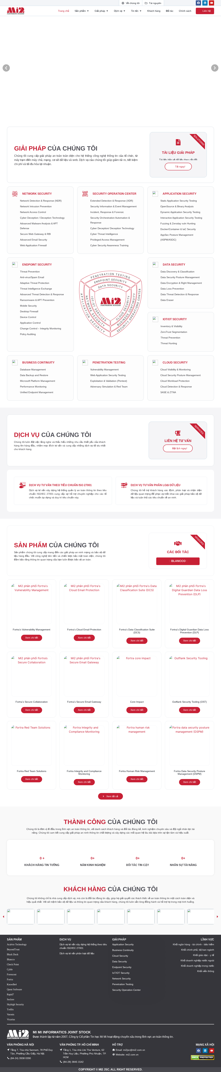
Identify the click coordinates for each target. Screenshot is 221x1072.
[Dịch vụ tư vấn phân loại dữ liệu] (124, 485)
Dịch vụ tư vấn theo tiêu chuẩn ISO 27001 (60, 485)
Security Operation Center (114, 193)
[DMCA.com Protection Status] (202, 1059)
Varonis (10, 1014)
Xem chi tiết (31, 637)
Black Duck (12, 954)
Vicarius (11, 1019)
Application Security (179, 193)
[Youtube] (211, 3)
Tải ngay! (179, 166)
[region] (110, 916)
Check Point (13, 964)
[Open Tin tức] (140, 11)
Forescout (11, 974)
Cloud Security (175, 362)
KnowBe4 (12, 984)
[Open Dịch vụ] (124, 11)
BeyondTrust (13, 949)
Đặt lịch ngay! (179, 448)
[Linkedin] (205, 3)
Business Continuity (38, 362)
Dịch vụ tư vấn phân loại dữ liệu (155, 485)
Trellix (10, 1009)
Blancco (11, 959)
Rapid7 (10, 994)
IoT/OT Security (175, 319)
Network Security (37, 193)
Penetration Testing (109, 362)
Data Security (174, 264)
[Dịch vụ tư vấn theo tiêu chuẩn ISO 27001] (22, 485)
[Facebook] (198, 3)
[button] (6, 68)
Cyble (10, 969)
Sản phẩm (56, 545)
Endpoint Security (37, 264)
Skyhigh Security (15, 1004)
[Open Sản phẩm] (88, 11)
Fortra (10, 979)
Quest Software (14, 989)
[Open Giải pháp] (107, 11)
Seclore (10, 999)
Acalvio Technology (17, 944)
